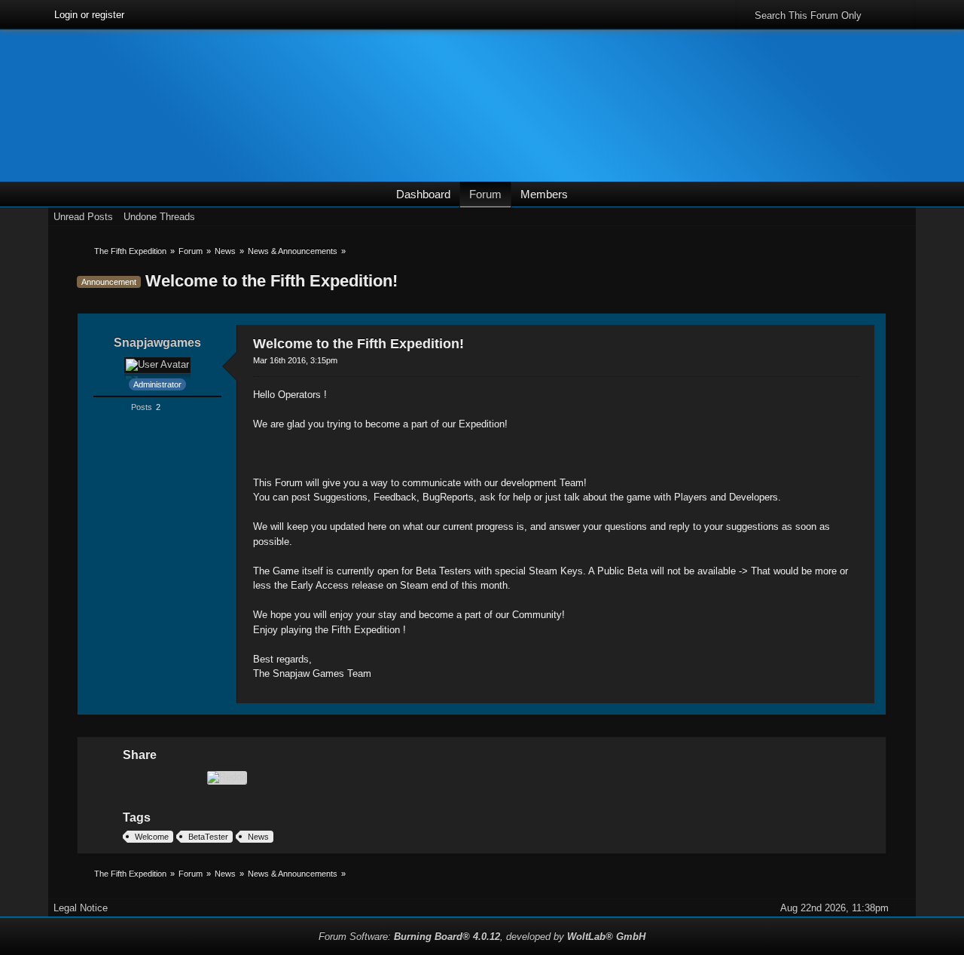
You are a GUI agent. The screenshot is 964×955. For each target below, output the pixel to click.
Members (544, 194)
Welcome (152, 836)
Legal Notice (80, 908)
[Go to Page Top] (861, 692)
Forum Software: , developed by (482, 936)
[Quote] (812, 692)
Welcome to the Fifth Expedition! (271, 280)
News (258, 836)
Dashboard (423, 194)
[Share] (853, 341)
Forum (485, 194)
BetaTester (208, 836)
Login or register (89, 14)
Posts (141, 407)
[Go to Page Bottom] (905, 216)
